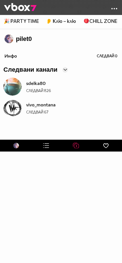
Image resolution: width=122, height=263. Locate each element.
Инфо (11, 55)
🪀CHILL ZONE (100, 21)
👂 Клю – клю (61, 21)
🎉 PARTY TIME (21, 21)
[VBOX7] (20, 8)
